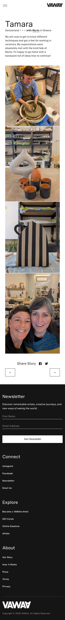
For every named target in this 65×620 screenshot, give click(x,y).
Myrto (35, 30)
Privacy (6, 586)
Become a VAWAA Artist (15, 511)
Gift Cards (8, 519)
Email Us (7, 488)
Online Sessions (10, 526)
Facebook (7, 473)
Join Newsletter (32, 439)
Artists (5, 533)
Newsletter (8, 480)
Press (5, 572)
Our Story (7, 557)
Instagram (7, 466)
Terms (5, 579)
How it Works (9, 564)
